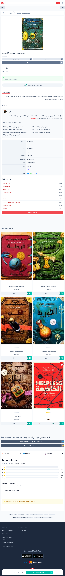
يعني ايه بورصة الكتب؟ (7, 546)
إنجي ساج (52, 514)
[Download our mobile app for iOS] (26, 556)
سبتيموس (21, 514)
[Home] (3, 13)
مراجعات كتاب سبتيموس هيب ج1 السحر (43, 517)
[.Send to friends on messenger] (28, 173)
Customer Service (22, 530)
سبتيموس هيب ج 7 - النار (42, 129)
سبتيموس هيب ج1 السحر (42, 132)
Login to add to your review (12, 490)
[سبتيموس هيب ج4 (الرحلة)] (16, 256)
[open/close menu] (63, 3)
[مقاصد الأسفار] (2, 7)
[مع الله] (62, 7)
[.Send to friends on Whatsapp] (30, 173)
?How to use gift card (7, 542)
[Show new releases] (32, 568)
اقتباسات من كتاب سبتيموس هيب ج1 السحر (22, 517)
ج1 (15, 514)
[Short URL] (44, 170)
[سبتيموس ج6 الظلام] (16, 385)
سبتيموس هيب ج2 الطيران (13, 135)
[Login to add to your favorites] (8, 56)
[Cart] (18, 572)
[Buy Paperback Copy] (16, 293)
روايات (46, 514)
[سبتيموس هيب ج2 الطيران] (48, 256)
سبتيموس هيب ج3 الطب (42, 126)
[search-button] (58, 3)
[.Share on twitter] (33, 173)
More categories (32, 212)
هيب (27, 514)
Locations (20, 533)
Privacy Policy (5, 533)
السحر (11, 514)
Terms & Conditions (7, 530)
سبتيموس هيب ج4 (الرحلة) (13, 129)
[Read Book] (48, 409)
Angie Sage (11, 112)
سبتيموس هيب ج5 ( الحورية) (14, 126)
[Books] (14, 572)
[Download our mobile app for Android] (38, 556)
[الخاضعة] (48, 385)
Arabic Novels (30, 159)
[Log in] (22, 572)
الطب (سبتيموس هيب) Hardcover (16, 132)
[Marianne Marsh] (49, 419)
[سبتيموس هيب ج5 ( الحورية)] (48, 321)
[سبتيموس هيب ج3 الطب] (16, 321)
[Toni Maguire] (48, 419)
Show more (34, 118)
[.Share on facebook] (36, 173)
